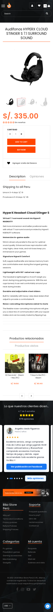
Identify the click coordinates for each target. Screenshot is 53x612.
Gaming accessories (12, 555)
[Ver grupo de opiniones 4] (17, 478)
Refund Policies (10, 526)
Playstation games (11, 552)
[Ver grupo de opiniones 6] (21, 478)
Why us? (6, 515)
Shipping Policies (10, 529)
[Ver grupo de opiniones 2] (11, 478)
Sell (29, 555)
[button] (8, 122)
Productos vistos (26, 346)
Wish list (31, 559)
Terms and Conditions (13, 519)
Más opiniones (35, 478)
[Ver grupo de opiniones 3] (14, 478)
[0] (49, 5)
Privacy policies (10, 522)
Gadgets (7, 562)
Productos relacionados (26, 338)
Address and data (36, 562)
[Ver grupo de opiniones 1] (7, 478)
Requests (32, 548)
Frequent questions (38, 511)
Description (17, 176)
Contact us (34, 525)
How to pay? (34, 515)
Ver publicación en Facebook (26, 466)
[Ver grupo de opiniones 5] (19, 478)
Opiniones (37, 176)
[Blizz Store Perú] (9, 7)
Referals (32, 552)
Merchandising (10, 559)
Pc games (7, 548)
